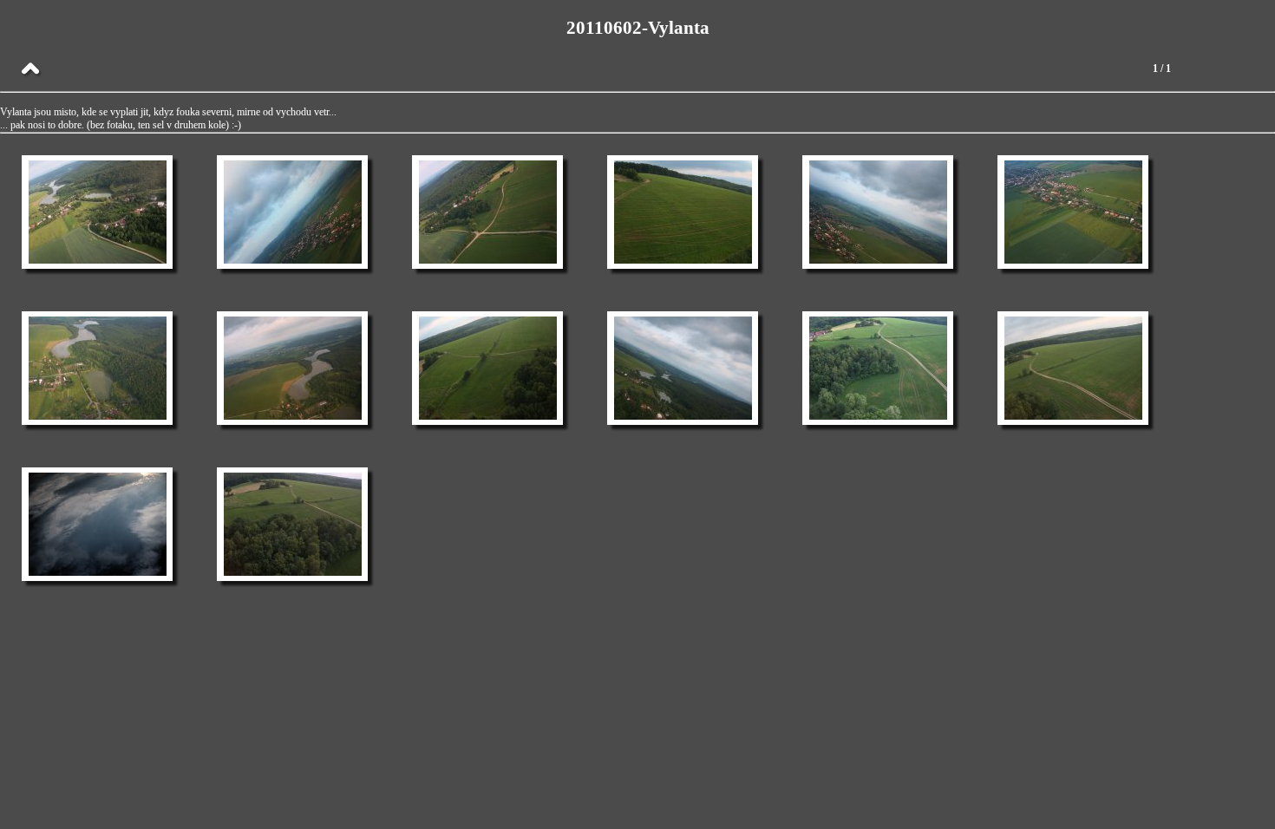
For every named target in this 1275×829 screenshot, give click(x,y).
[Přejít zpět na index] (30, 69)
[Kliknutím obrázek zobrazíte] (97, 212)
